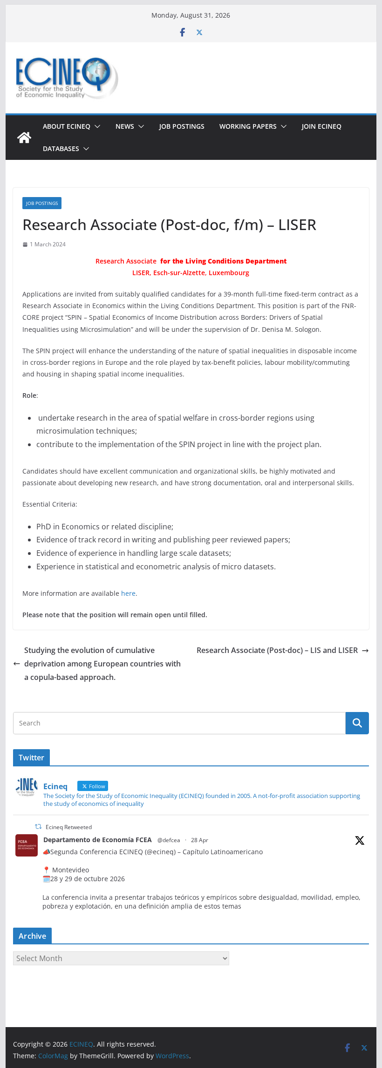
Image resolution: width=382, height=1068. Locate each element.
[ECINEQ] (24, 137)
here (128, 593)
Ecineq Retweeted (69, 827)
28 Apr (199, 840)
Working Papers (248, 126)
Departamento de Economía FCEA (97, 839)
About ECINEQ (66, 126)
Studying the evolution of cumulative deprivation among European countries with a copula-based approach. (102, 663)
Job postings (182, 126)
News (125, 126)
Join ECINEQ (321, 126)
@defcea (168, 840)
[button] (95, 126)
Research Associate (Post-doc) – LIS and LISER (277, 650)
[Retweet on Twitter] (38, 826)
